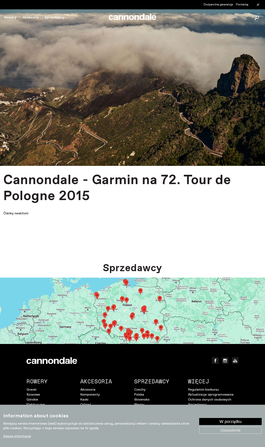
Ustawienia (230, 430)
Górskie (32, 399)
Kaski (84, 399)
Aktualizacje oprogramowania (211, 394)
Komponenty (90, 394)
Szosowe (33, 394)
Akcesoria (31, 17)
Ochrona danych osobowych (209, 399)
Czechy (140, 389)
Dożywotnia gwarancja (218, 4)
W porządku (230, 421)
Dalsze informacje (17, 436)
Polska (139, 394)
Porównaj (242, 4)
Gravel (31, 389)
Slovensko (141, 399)
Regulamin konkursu (203, 389)
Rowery (10, 17)
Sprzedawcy (55, 17)
